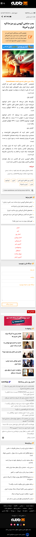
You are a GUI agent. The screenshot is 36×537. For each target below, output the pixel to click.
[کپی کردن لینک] (32, 190)
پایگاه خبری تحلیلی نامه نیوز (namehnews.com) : (19, 81)
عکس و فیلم (17, 508)
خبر (18, 231)
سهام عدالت (18, 254)
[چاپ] (9, 17)
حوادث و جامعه (8, 506)
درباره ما (14, 516)
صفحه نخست (29, 506)
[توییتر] (7, 17)
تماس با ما (22, 516)
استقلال (18, 250)
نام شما (32, 270)
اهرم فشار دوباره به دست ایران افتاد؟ (22, 221)
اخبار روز (18, 234)
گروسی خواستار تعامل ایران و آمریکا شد (21, 206)
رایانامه (32, 277)
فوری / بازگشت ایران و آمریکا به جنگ (22, 494)
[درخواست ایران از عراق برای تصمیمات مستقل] (28, 372)
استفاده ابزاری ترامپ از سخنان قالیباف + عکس (19, 448)
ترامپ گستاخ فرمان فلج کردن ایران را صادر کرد (20, 499)
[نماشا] (14, 524)
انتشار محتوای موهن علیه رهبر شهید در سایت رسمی (19, 170)
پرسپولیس (18, 247)
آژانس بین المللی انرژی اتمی (25, 180)
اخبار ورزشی (18, 237)
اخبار (18, 228)
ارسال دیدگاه (9, 304)
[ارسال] (10, 17)
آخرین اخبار (18, 257)
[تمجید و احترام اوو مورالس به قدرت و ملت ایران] (28, 345)
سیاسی (22, 506)
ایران (31, 184)
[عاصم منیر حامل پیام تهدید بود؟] (28, 354)
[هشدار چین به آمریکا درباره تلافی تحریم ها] (28, 336)
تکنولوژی (32, 511)
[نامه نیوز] (19, 3)
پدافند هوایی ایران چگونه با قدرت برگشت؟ (21, 484)
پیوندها (13, 511)
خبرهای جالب (8, 508)
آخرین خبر (18, 244)
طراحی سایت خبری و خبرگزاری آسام (16, 535)
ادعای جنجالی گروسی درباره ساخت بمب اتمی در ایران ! (17, 202)
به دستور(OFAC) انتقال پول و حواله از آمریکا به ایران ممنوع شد (18, 478)
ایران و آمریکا (23, 184)
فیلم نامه (25, 511)
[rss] (24, 525)
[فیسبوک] (5, 17)
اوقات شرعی (5, 511)
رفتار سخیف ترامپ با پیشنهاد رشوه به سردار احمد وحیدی (19, 461)
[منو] (2, 3)
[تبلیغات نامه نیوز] (18, 47)
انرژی (13, 180)
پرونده (18, 511)
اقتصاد (16, 506)
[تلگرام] (4, 17)
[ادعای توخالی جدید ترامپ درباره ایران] (28, 363)
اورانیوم (7, 180)
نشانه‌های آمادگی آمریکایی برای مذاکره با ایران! (19, 210)
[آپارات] (11, 525)
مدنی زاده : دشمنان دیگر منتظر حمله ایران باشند (19, 467)
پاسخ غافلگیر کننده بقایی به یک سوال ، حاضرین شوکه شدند (18, 454)
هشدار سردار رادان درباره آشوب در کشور (22, 472)
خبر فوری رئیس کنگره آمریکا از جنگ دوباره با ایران (19, 489)
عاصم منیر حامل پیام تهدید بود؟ (11, 352)
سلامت (24, 508)
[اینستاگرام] (21, 525)
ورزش (30, 508)
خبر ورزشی (18, 241)
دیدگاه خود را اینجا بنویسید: (26, 285)
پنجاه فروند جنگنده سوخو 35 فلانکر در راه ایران (20, 174)
